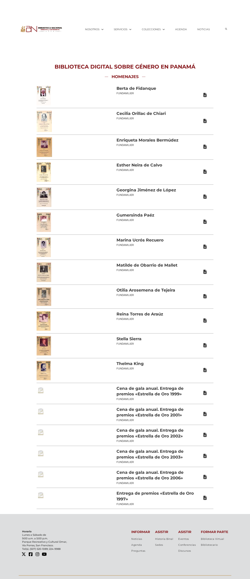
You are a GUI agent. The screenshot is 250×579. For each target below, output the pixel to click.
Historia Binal (164, 538)
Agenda (136, 544)
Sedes (159, 544)
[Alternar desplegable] (102, 29)
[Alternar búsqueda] (226, 29)
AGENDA (181, 29)
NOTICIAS (203, 29)
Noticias (136, 538)
